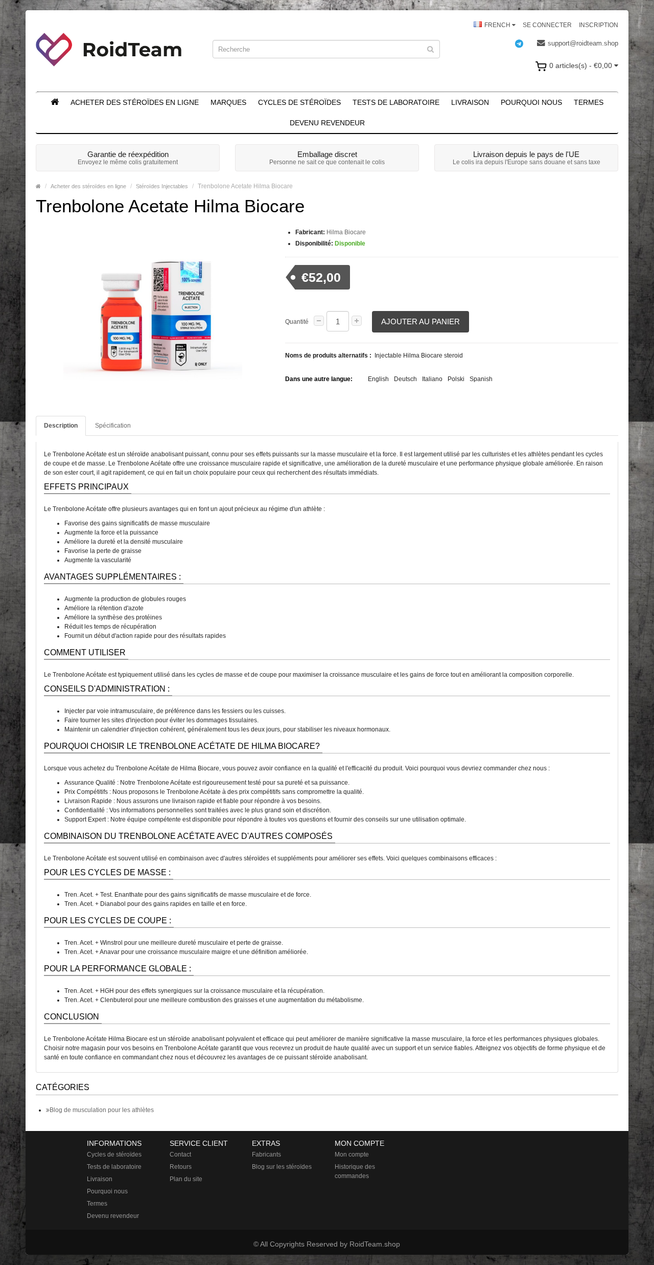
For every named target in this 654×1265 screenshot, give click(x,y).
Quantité (297, 321)
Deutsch (405, 379)
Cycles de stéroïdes (299, 102)
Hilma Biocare (346, 232)
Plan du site (186, 1179)
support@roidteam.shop (583, 43)
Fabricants (266, 1154)
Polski (456, 379)
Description (61, 425)
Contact (180, 1154)
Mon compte (352, 1154)
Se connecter (547, 25)
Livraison (470, 102)
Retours (181, 1166)
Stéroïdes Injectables (162, 186)
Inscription (598, 25)
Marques (228, 102)
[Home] (38, 186)
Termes (588, 102)
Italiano (432, 379)
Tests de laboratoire (396, 102)
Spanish (481, 379)
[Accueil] (54, 102)
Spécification (113, 425)
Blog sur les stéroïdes (282, 1166)
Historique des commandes (355, 1171)
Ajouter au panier (420, 321)
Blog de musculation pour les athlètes (102, 1110)
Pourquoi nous (531, 102)
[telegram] (524, 43)
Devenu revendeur (327, 123)
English (378, 379)
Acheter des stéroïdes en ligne (135, 102)
